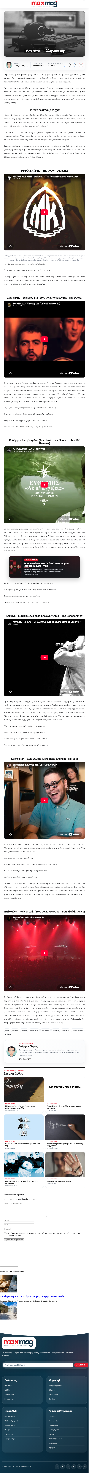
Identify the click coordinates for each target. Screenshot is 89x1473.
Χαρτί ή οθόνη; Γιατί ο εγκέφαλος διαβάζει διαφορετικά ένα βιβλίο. (32, 1296)
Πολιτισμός (9, 1385)
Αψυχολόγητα (10, 1439)
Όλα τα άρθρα (25, 1059)
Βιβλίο (7, 1390)
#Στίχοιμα (8, 1034)
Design (7, 1430)
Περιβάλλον (53, 1425)
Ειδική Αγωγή (54, 1430)
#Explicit (15, 1030)
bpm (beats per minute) (32, 95)
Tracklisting (39, 46)
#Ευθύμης (65, 1030)
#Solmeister (34, 1030)
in (75, 65)
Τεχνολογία (53, 1421)
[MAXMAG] (44, 4)
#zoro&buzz (45, 1030)
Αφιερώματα (9, 1394)
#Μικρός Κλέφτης (77, 1030)
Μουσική (52, 46)
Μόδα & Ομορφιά (11, 1421)
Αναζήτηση (81, 1365)
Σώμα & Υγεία (10, 1425)
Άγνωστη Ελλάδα (55, 1439)
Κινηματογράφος (55, 1385)
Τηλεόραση (53, 1394)
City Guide (53, 1443)
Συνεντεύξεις (9, 1399)
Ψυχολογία (9, 1434)
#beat (7, 1030)
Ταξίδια (51, 1434)
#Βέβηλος (56, 1030)
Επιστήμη (53, 1416)
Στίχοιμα (66, 701)
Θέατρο (52, 1390)
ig (73, 1467)
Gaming (52, 1399)
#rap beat (24, 1030)
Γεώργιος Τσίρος (28, 1046)
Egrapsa (52, 1448)
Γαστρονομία (10, 1416)
